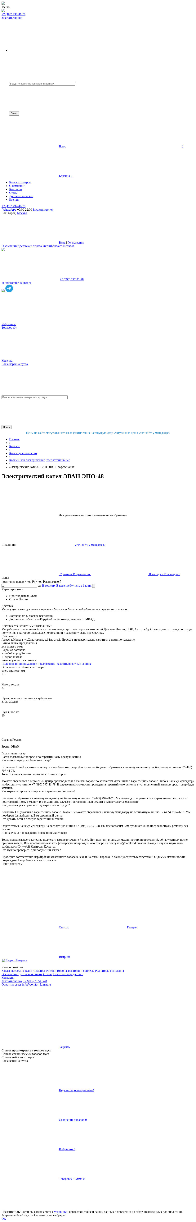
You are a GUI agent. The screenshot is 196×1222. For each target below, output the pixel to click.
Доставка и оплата (30, 246)
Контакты (57, 246)
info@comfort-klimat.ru (36, 984)
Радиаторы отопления (109, 970)
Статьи (46, 246)
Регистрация (76, 242)
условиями (61, 1211)
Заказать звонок (12, 17)
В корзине (62, 585)
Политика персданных (68, 974)
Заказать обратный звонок (74, 663)
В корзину (49, 585)
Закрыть (64, 1047)
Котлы (6, 970)
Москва (22, 213)
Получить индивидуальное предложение (29, 663)
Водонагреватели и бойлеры (75, 970)
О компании (10, 246)
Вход (62, 146)
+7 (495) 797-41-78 (13, 14)
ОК (4, 1218)
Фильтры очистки (44, 970)
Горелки (26, 970)
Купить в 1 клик (81, 585)
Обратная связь (11, 984)
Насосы (16, 970)
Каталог (69, 246)
